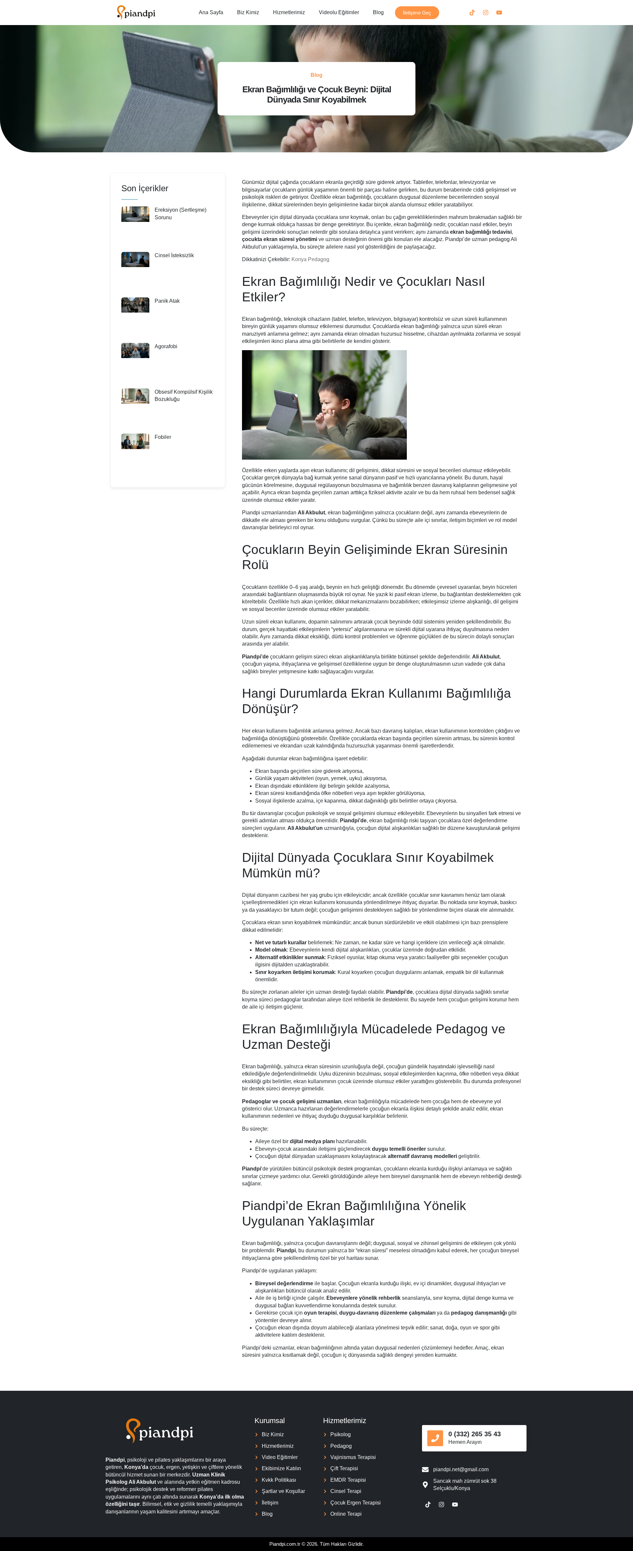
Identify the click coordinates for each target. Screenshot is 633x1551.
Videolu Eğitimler (339, 12)
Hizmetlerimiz (289, 12)
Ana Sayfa (211, 12)
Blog (378, 12)
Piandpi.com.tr (284, 1544)
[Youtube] (499, 12)
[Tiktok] (472, 12)
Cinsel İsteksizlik (174, 255)
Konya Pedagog (310, 259)
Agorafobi (166, 346)
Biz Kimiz (248, 12)
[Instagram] (486, 12)
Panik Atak (167, 301)
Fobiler (163, 437)
